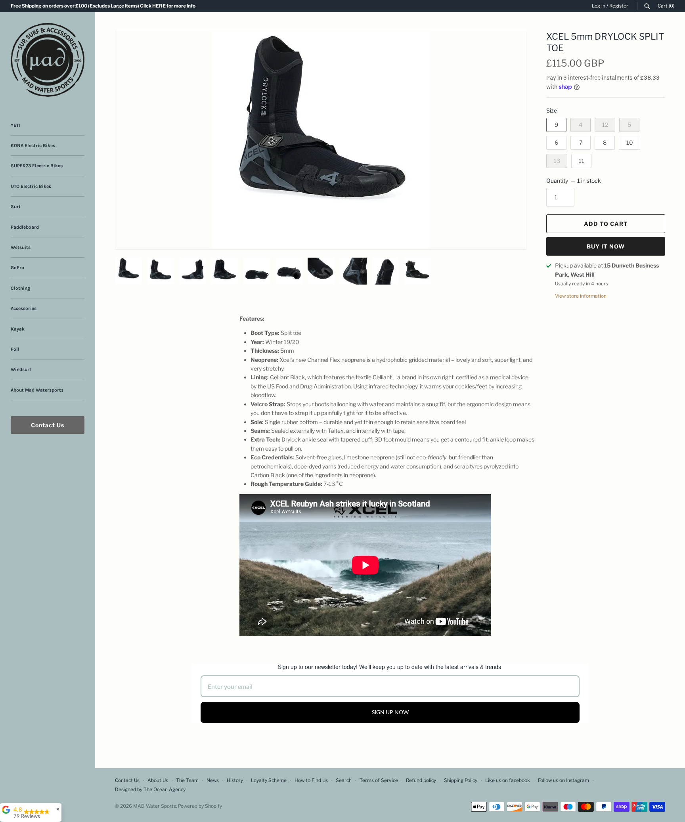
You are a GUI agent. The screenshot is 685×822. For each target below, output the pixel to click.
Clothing (20, 288)
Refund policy (421, 780)
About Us (157, 780)
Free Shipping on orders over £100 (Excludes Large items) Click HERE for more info (103, 6)
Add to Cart (606, 223)
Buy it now (606, 246)
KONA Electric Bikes (33, 145)
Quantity (573, 180)
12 (605, 124)
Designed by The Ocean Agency (150, 789)
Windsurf (21, 369)
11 (581, 160)
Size (551, 110)
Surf (15, 206)
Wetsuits (21, 247)
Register (618, 6)
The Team (187, 780)
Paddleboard (25, 227)
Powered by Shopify (200, 806)
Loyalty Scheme (269, 780)
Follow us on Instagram (563, 780)
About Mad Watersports (37, 390)
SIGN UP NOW (390, 712)
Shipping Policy (460, 780)
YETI (15, 125)
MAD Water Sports (154, 806)
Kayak (18, 329)
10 (629, 142)
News (213, 780)
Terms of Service (379, 780)
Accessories (23, 308)
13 (557, 160)
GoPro (17, 267)
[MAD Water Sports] (47, 60)
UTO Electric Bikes (31, 186)
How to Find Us (311, 780)
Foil (15, 349)
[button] (509, 47)
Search (344, 780)
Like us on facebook (507, 780)
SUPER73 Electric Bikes (37, 165)
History (235, 780)
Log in (598, 6)
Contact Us (47, 425)
